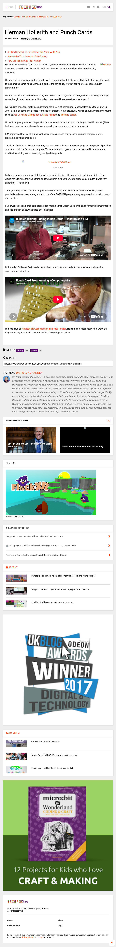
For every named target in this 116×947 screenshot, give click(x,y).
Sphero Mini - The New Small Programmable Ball (52, 768)
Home (10, 920)
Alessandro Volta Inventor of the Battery (27, 56)
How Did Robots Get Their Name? (24, 60)
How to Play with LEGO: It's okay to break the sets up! (54, 755)
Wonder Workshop (30, 17)
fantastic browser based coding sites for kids (44, 328)
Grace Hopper (49, 114)
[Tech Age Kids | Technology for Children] (30, 8)
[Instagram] (93, 7)
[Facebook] (98, 7)
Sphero (17, 17)
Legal (60, 925)
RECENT (13, 567)
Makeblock (44, 17)
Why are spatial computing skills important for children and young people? (63, 576)
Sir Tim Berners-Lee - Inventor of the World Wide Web (33, 52)
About (60, 920)
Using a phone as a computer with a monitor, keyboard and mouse (60, 589)
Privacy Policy (13, 925)
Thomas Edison (68, 114)
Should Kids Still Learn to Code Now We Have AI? (52, 602)
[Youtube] (88, 7)
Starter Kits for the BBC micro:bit (45, 741)
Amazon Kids (56, 17)
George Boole (34, 114)
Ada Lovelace (20, 114)
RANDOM (14, 733)
